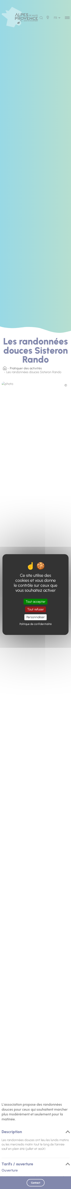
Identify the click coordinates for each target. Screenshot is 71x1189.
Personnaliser (35, 617)
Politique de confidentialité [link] (36, 624)
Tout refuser (35, 609)
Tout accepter (36, 601)
